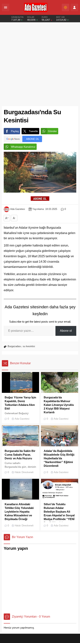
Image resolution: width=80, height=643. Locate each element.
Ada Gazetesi (17, 209)
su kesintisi (29, 346)
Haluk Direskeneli (24, 472)
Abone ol (66, 330)
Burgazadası (14, 346)
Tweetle (33, 131)
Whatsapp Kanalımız (23, 146)
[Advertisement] (40, 64)
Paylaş (15, 131)
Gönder (52, 131)
